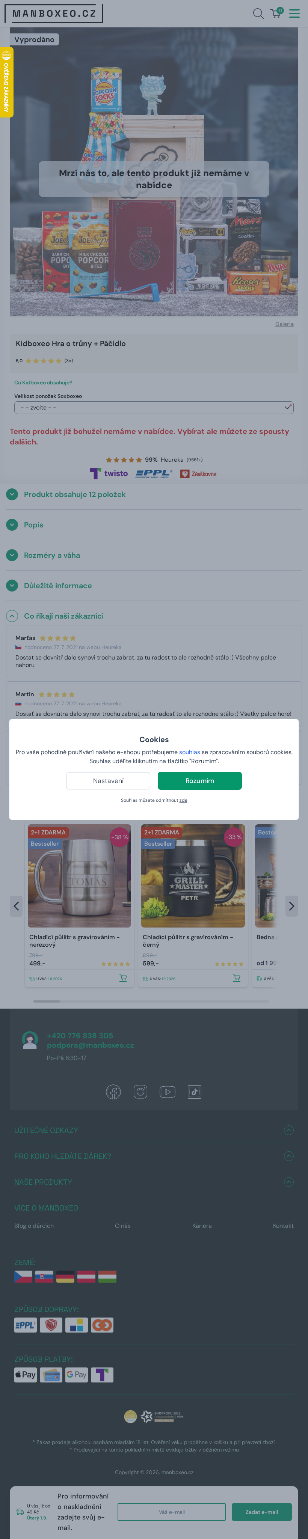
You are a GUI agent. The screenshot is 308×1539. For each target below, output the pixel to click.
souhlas (189, 752)
